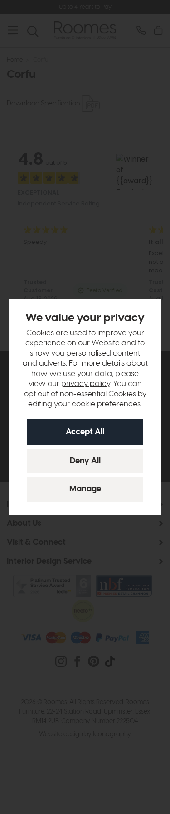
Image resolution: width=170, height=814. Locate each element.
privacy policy (85, 383)
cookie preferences (106, 404)
